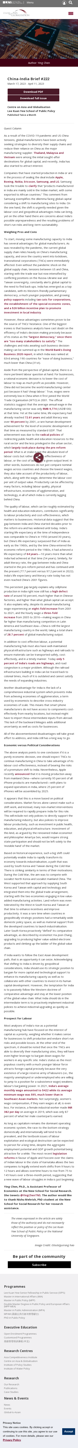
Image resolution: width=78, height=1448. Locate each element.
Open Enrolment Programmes (20, 1334)
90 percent (18, 421)
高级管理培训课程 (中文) (16, 1341)
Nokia (18, 181)
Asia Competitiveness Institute (20, 1357)
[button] (63, 2)
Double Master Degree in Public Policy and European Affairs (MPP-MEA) (37, 1305)
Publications (10, 1388)
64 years (32, 554)
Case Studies (11, 1392)
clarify (32, 186)
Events (7, 1408)
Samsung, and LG (47, 181)
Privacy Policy (12, 1440)
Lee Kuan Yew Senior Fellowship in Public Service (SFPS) (34, 1293)
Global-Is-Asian (12, 1412)
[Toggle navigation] (70, 13)
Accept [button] (68, 1431)
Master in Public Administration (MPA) (24, 1310)
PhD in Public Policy (14, 1318)
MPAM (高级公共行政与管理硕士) (21, 1314)
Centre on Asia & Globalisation (21, 1361)
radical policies (50, 434)
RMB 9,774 (50, 408)
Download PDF (33, 91)
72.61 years (32, 417)
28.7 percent (15, 634)
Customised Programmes (18, 1337)
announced (22, 774)
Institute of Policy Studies (18, 1365)
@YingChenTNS (30, 1195)
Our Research (11, 1384)
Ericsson (29, 181)
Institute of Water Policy (17, 1368)
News (7, 1405)
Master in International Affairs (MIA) (23, 1296)
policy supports (14, 299)
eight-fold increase (45, 608)
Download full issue (33, 98)
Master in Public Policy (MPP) (19, 1300)
